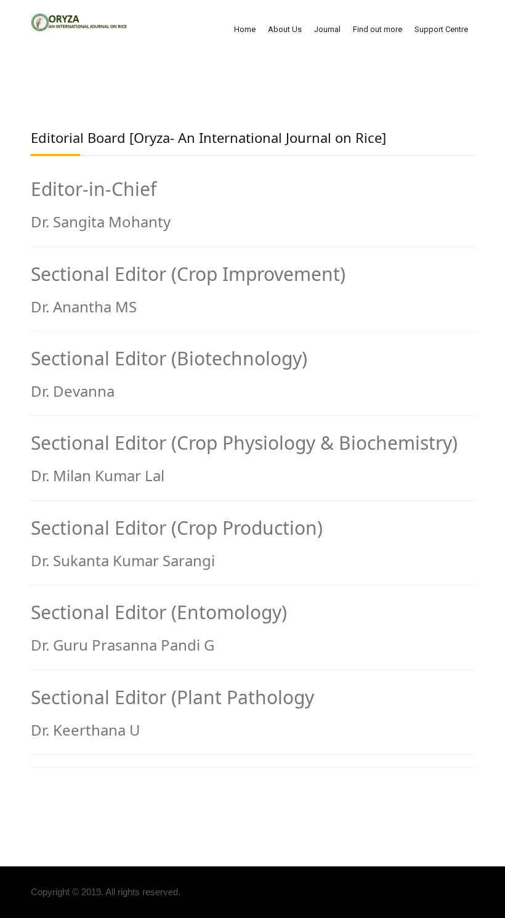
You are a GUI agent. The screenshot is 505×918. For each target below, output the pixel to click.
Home (245, 29)
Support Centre (441, 29)
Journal (327, 29)
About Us (285, 29)
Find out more (377, 29)
